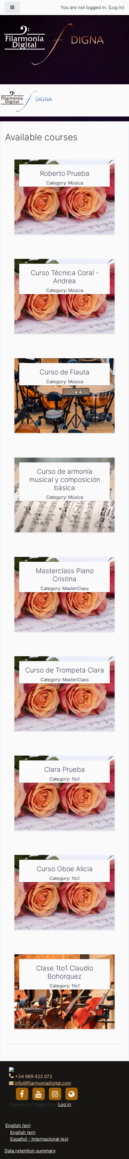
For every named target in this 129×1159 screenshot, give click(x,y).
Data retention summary (30, 1151)
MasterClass (75, 588)
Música (75, 183)
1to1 (75, 779)
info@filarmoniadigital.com (43, 1083)
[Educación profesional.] (26, 100)
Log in (116, 7)
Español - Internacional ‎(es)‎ (39, 1139)
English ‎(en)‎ (18, 1125)
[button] (115, 1129)
